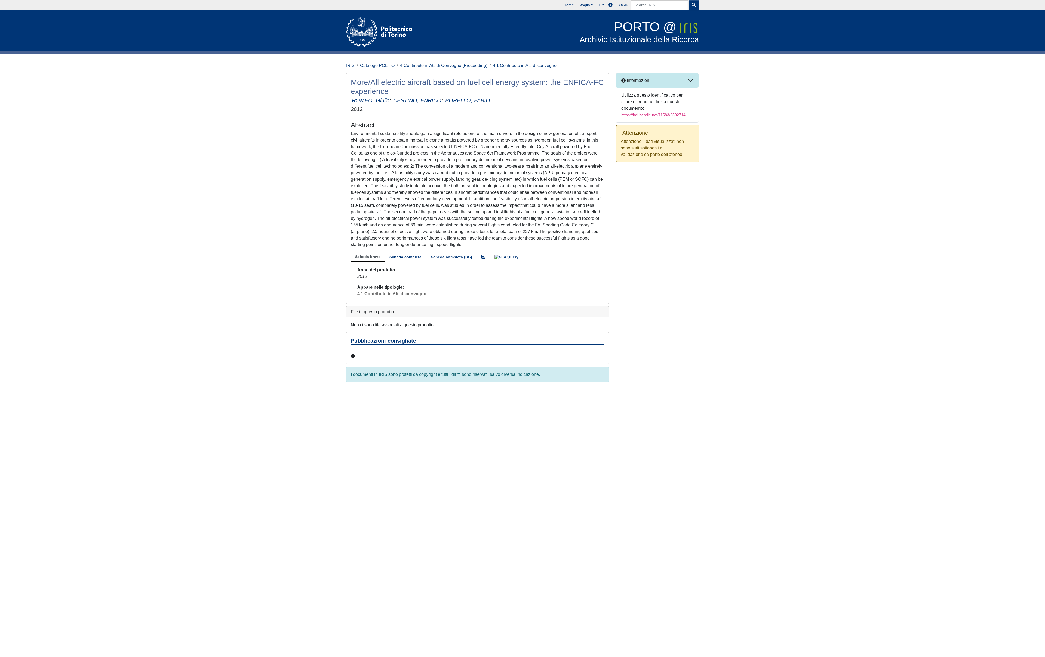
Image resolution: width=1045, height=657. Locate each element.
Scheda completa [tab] (405, 257)
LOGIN (623, 5)
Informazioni (638, 80)
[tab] (483, 257)
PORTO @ (639, 32)
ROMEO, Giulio (370, 100)
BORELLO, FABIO (467, 100)
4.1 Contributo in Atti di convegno (525, 65)
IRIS (350, 65)
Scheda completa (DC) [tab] (451, 257)
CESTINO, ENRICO (417, 100)
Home (569, 5)
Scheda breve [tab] (367, 256)
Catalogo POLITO (377, 65)
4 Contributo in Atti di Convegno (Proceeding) (443, 65)
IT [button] (599, 5)
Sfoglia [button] (584, 5)
